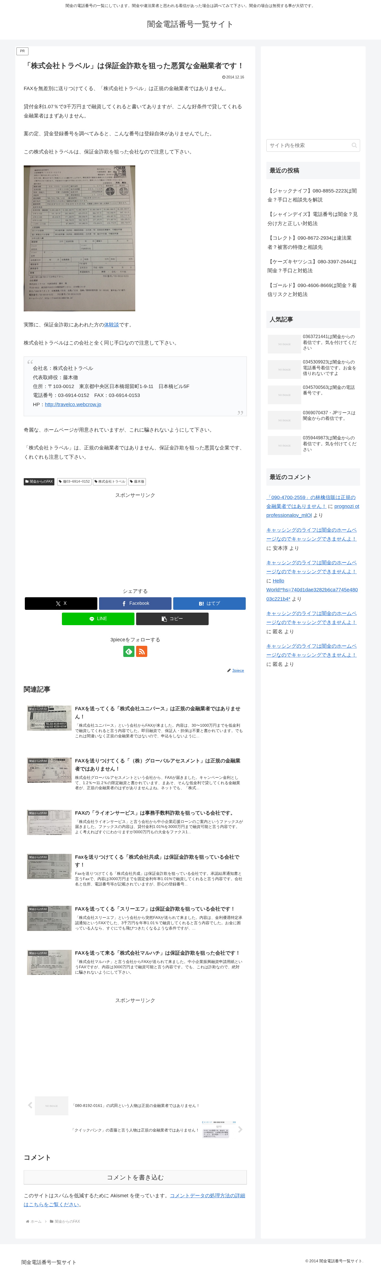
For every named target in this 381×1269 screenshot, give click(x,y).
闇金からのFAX (41, 481)
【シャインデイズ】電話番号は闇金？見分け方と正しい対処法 (312, 218)
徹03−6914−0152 (76, 481)
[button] (172, 619)
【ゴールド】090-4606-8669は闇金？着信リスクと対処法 (312, 290)
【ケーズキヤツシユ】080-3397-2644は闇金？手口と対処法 (312, 266)
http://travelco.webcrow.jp (73, 404)
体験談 (111, 325)
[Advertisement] (135, 539)
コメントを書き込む (135, 1177)
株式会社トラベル (111, 481)
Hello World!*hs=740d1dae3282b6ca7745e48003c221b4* (312, 590)
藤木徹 (139, 481)
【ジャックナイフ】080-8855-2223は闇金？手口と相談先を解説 (312, 195)
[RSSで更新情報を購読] (141, 651)
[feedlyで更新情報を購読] (128, 651)
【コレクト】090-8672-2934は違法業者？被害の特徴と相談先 (309, 242)
